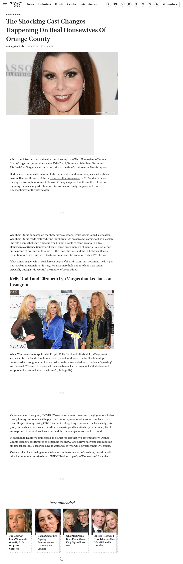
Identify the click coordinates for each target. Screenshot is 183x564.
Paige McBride (16, 46)
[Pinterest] (136, 4)
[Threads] (143, 4)
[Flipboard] (129, 4)
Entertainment (89, 4)
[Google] (150, 4)
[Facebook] (108, 4)
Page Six (66, 370)
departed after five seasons (65, 178)
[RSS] (156, 4)
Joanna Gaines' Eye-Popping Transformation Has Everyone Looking (48, 542)
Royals (59, 4)
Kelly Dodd (59, 163)
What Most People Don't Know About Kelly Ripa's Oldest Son (75, 540)
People (94, 167)
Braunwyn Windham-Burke (83, 163)
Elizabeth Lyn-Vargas (22, 167)
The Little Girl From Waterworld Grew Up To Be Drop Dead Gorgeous (18, 542)
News (30, 4)
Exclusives (44, 4)
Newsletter (172, 4)
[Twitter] (122, 4)
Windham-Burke (19, 235)
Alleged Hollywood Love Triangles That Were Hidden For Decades (105, 540)
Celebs (71, 4)
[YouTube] (115, 4)
